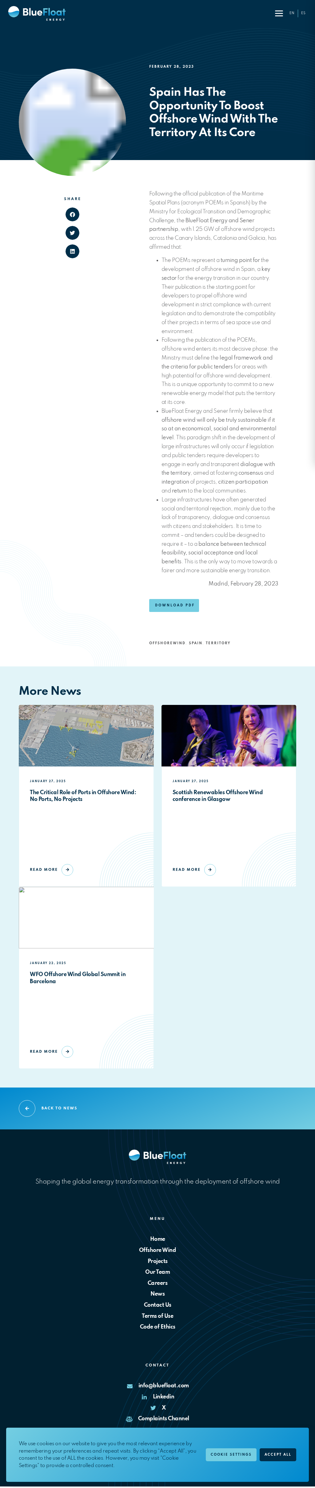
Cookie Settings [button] (231, 1455)
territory (218, 643)
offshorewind (167, 643)
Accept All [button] (278, 1455)
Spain (195, 643)
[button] (279, 13)
